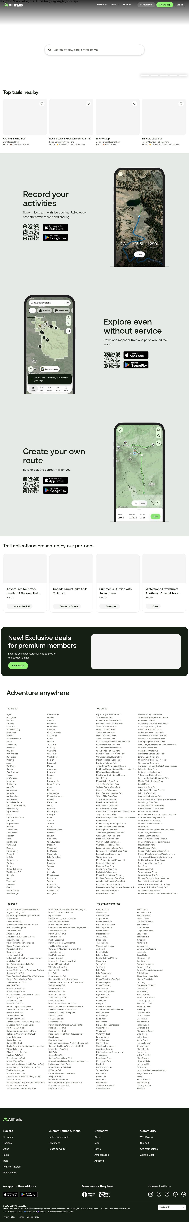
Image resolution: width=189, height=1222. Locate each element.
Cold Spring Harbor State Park (151, 742)
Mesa (8, 839)
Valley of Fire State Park (106, 796)
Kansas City (52, 884)
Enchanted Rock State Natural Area (111, 851)
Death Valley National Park (149, 833)
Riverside (10, 884)
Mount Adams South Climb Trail (62, 1003)
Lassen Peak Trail (55, 988)
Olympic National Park (106, 735)
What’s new (146, 1137)
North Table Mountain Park (150, 863)
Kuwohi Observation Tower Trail (62, 1010)
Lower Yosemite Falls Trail (59, 1067)
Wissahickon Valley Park (149, 875)
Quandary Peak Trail (15, 973)
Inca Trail (52, 973)
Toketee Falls (102, 1070)
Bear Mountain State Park (107, 805)
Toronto (50, 824)
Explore (8, 1131)
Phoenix (10, 760)
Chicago (51, 814)
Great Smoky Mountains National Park (113, 742)
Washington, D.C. (13, 872)
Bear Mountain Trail (14, 1013)
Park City (51, 748)
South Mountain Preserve (149, 820)
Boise (49, 778)
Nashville (10, 875)
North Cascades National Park (109, 793)
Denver (9, 866)
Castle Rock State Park (148, 751)
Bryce (8, 714)
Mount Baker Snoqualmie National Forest (156, 830)
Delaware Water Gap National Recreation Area (116, 887)
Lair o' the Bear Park (146, 793)
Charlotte (51, 729)
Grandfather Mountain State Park (110, 881)
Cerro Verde (142, 1040)
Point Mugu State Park (148, 802)
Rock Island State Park (148, 811)
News (97, 1149)
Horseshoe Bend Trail (15, 1073)
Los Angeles (11, 778)
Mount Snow (101, 1055)
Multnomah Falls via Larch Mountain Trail (24, 958)
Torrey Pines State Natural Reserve (111, 766)
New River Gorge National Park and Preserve (115, 817)
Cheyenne (51, 751)
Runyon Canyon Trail (15, 997)
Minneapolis (52, 890)
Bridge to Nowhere (145, 964)
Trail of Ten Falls (13, 931)
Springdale (11, 717)
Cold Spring (11, 842)
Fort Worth (52, 851)
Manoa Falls (142, 909)
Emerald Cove (102, 1037)
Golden (50, 717)
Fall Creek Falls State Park (107, 890)
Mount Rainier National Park (108, 142)
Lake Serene (101, 1022)
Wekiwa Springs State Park (150, 714)
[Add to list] (42, 103)
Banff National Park (146, 720)
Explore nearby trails (94, 61)
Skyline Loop (12, 918)
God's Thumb (143, 928)
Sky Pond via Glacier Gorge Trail (20, 943)
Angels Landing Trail (15, 912)
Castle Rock (52, 757)
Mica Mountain (102, 1040)
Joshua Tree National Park (107, 784)
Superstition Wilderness (106, 790)
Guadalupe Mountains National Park (154, 884)
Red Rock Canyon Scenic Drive (62, 918)
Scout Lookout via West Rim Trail (20, 937)
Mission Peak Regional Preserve (152, 760)
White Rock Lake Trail (57, 967)
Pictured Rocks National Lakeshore (153, 878)
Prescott (10, 854)
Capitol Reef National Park (108, 845)
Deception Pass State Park (150, 729)
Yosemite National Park (106, 726)
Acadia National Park (105, 739)
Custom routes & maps (64, 1131)
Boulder (9, 751)
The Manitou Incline (15, 1070)
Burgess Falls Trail (56, 1088)
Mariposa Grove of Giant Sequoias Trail (65, 1034)
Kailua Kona (11, 830)
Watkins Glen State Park (148, 836)
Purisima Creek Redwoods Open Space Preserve (159, 814)
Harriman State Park (105, 866)
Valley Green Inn (144, 1055)
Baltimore (51, 878)
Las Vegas (10, 781)
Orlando (50, 742)
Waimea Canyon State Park (108, 787)
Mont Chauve (143, 1058)
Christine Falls (102, 1028)
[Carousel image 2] (154, 75)
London (50, 836)
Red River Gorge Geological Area (111, 824)
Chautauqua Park (145, 869)
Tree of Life (101, 964)
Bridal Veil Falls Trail (57, 1028)
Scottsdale (11, 745)
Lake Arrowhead (54, 857)
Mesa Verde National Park (107, 839)
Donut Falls (101, 1073)
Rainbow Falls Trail (14, 1055)
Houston (10, 827)
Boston (50, 775)
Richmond (51, 790)
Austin (9, 763)
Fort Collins (52, 726)
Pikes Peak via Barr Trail (16, 1052)
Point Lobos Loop (14, 1079)
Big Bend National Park (106, 763)
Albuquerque (53, 793)
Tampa (50, 881)
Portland (10, 863)
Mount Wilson (102, 931)
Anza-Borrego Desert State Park (110, 833)
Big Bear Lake (12, 811)
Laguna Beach (12, 824)
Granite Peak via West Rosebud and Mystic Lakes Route (72, 1061)
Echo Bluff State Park (147, 769)
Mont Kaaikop (143, 1082)
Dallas (9, 814)
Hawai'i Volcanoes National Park (110, 754)
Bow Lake (141, 1067)
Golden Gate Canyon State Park (152, 735)
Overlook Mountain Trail (59, 970)
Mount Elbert (142, 925)
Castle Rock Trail (13, 1040)
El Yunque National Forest (107, 772)
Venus (139, 1076)
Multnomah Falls (103, 1061)
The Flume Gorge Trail (58, 946)
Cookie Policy (33, 1217)
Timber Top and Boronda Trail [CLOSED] (24, 1022)
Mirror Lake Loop (13, 1037)
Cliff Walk (52, 1052)
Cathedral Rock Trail (15, 940)
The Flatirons (102, 943)
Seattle (9, 848)
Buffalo (50, 799)
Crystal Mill (101, 1031)
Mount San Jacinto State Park (151, 805)
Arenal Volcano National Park (151, 808)
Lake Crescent (102, 909)
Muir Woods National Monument (110, 860)
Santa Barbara (53, 784)
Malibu (50, 766)
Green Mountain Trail (15, 1058)
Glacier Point (142, 1046)
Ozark (9, 887)
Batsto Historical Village (106, 958)
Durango (51, 863)
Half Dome (101, 1076)
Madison (51, 845)
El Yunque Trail (54, 1070)
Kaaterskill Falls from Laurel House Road (66, 982)
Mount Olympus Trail (15, 991)
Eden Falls (141, 952)
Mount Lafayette (103, 982)
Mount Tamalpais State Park (108, 760)
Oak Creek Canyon (104, 1049)
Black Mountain (54, 733)
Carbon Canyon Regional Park (151, 817)
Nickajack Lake (143, 1061)
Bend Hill (141, 1088)
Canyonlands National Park (108, 842)
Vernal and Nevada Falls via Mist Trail (22, 925)
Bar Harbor (11, 757)
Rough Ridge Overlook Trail (18, 1007)
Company (101, 1131)
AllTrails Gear (147, 1154)
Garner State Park (104, 857)
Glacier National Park (105, 729)
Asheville (10, 793)
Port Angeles (12, 754)
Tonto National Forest (147, 872)
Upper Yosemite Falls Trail (17, 946)
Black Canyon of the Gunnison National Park (157, 745)
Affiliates (99, 1160)
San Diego (11, 766)
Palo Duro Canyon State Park (109, 884)
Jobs (96, 1143)
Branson (50, 833)
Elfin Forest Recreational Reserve (152, 839)
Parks (6, 1154)
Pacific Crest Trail (56, 940)
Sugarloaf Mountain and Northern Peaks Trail (68, 1043)
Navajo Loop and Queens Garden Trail (23, 909)
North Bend (11, 733)
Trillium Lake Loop (14, 1049)
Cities (6, 1149)
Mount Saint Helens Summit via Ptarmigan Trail (68, 909)
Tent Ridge (142, 1010)
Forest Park (143, 827)
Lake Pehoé (142, 988)
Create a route (94, 67)
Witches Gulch (102, 912)
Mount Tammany (103, 985)
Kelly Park (142, 866)
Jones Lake (142, 940)
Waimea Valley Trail (56, 985)
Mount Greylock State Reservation (153, 723)
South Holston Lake (145, 997)
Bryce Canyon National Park (61, 142)
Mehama (10, 735)
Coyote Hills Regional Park (150, 796)
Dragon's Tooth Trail (15, 1019)
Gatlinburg (11, 784)
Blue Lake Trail (12, 985)
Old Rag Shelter (144, 1085)
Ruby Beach (53, 1037)
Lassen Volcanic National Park (109, 848)
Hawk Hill (100, 1064)
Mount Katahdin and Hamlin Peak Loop (65, 1007)
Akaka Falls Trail (55, 1016)
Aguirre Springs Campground (150, 970)
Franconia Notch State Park (150, 881)
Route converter (57, 1149)
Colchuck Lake (102, 916)
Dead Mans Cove (103, 1058)
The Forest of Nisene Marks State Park (155, 857)
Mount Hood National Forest (108, 875)
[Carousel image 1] (145, 75)
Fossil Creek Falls (56, 1000)
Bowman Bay (143, 991)
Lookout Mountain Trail (58, 964)
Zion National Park (11, 142)
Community (148, 1131)
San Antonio (11, 790)
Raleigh (50, 760)
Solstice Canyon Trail (15, 1028)
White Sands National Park (108, 836)
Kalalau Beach (143, 1025)
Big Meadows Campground (108, 1025)
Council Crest (102, 1043)
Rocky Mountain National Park (155, 142)
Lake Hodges (102, 955)
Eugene (50, 860)
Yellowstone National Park (149, 775)
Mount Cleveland (144, 1003)
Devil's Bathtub (143, 1013)
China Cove (101, 961)
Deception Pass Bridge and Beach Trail (65, 1082)
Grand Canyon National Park (108, 748)
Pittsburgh (51, 763)
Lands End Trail (13, 961)
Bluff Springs (101, 1016)
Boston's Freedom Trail (58, 922)
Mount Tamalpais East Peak (108, 979)
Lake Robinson (102, 1013)
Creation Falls (143, 961)
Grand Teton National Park (108, 751)
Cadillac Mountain (104, 1067)
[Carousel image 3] (163, 75)
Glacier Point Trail (56, 1055)
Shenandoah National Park (108, 745)
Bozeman (51, 723)
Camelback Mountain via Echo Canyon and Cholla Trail (72, 928)
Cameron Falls (143, 946)
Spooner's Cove (144, 967)
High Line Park (54, 916)
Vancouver (11, 881)
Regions (7, 1143)
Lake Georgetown (104, 973)
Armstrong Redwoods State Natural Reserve (157, 766)
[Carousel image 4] (173, 75)
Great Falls (101, 1079)
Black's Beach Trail (56, 955)
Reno (49, 817)
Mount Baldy (12, 851)
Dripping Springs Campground (109, 1052)
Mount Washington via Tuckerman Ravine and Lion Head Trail (33, 970)
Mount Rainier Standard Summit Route (65, 1025)
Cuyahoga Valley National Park (109, 757)
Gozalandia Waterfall (146, 985)
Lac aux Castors (144, 1043)
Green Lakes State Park (148, 763)
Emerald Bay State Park (148, 757)
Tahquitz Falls (143, 937)
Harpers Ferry (12, 860)
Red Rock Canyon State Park (151, 733)
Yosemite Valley (13, 729)
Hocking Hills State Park (107, 830)
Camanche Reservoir (105, 946)
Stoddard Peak (143, 1007)
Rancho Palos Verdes (15, 805)
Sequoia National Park (106, 814)
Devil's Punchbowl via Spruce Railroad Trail (25, 1046)
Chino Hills (52, 854)
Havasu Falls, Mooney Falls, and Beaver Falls (25, 1082)
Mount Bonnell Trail (56, 994)
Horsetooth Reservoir (105, 925)
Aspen (50, 787)
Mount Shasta (53, 875)
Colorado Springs (14, 869)
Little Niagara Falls (145, 1000)
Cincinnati (51, 848)
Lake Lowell (101, 976)
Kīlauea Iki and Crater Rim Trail (19, 1010)
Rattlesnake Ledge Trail (16, 928)
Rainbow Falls (143, 994)
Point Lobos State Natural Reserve (111, 775)
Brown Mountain (144, 912)
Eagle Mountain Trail (57, 976)
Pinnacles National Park (106, 808)
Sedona (9, 720)
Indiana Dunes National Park (108, 854)
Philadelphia (52, 811)
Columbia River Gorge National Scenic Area (115, 811)
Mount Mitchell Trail (57, 934)
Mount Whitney (143, 916)
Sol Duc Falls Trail (56, 1019)
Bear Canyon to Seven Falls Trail (20, 964)
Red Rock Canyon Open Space (152, 860)
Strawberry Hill (143, 958)
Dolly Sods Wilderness (106, 872)
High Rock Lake (103, 994)
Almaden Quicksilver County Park (153, 887)
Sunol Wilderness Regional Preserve (154, 842)
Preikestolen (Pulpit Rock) (59, 1064)
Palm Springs (12, 772)
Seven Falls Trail (55, 1022)
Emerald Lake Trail (14, 922)
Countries (8, 1137)
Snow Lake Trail (13, 952)
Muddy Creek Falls (145, 979)
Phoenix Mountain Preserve (150, 824)
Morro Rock (142, 943)
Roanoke (51, 772)
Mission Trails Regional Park (150, 781)
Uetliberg (141, 982)
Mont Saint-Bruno (145, 1031)
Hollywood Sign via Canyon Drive (21, 1031)
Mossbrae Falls (102, 934)
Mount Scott (101, 1000)
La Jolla (9, 857)
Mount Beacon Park (146, 848)
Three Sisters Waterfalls (147, 976)
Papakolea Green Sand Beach (61, 1073)
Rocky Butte (101, 1082)
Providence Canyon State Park (151, 754)
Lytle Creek (142, 1034)
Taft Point (100, 967)
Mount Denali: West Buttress (60, 912)
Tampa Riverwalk (55, 958)
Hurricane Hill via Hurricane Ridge (63, 979)
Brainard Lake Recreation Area (151, 739)
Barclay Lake (142, 1052)
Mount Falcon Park (146, 845)
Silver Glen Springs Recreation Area (154, 717)
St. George (52, 735)
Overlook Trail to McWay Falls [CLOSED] (66, 1046)
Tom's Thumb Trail (14, 955)
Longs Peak (142, 934)
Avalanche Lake (13, 934)
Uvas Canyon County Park (149, 726)
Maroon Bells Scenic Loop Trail (62, 961)
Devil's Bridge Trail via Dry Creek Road (23, 916)
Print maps (54, 1143)
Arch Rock (100, 949)
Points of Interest (12, 1166)
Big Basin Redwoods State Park (110, 878)
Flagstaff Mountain (145, 931)
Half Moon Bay (53, 887)
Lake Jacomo (102, 988)
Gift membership (149, 1149)
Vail (48, 869)
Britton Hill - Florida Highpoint (61, 1013)
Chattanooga (53, 714)
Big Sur (9, 769)
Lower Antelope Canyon (59, 925)
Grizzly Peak (142, 973)
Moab (9, 742)
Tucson (9, 775)
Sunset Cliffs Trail (14, 1043)
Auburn (50, 820)
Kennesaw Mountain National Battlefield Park (158, 893)
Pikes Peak (101, 1019)
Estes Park (11, 726)
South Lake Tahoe (14, 802)
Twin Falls (51, 745)
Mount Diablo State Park (107, 781)
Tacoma (50, 866)
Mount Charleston (55, 796)
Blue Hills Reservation (147, 748)
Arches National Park (105, 733)
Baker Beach (142, 1037)
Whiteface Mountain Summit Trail (21, 1088)
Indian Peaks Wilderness (149, 890)
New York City (12, 890)
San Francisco (12, 796)
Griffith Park (101, 778)
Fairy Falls (100, 970)
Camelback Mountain (105, 1046)
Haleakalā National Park (106, 802)
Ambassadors (101, 1154)
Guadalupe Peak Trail (15, 988)
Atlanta (50, 720)
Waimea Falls (143, 918)
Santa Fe (10, 787)
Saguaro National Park (106, 799)
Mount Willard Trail (14, 1003)
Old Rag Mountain (145, 922)
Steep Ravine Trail (14, 1000)
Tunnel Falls (142, 955)
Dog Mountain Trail (14, 967)
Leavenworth (52, 781)
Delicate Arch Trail (14, 949)
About (97, 1137)
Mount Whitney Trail (15, 1061)
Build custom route (59, 1137)
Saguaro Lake (102, 918)
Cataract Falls (143, 1028)
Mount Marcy (143, 1022)
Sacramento (11, 833)
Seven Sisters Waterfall (147, 949)
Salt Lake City (12, 808)
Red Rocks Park (103, 820)
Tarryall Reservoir (144, 1073)
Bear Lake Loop (55, 1040)
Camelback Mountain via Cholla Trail (64, 949)
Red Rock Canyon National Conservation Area (116, 769)
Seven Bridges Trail (14, 1016)
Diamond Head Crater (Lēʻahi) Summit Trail (25, 1064)
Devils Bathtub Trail (56, 991)
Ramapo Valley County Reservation (153, 851)
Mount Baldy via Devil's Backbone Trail (23, 1067)
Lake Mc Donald (13, 739)
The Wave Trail (54, 937)
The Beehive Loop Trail (16, 982)
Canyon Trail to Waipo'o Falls (19, 979)
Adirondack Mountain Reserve (151, 790)
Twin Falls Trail (54, 952)
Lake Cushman (143, 1016)
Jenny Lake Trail (55, 1076)
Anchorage (52, 769)
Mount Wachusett (104, 922)
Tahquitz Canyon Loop (58, 997)
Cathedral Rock (103, 1088)
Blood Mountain (144, 1079)
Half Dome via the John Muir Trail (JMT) (23, 994)
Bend (8, 878)
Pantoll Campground (105, 991)
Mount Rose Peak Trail (58, 1049)
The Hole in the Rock (105, 1085)
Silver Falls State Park (105, 863)
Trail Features (10, 1172)
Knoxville (51, 808)
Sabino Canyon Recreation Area (110, 827)
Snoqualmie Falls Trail (58, 931)
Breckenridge (12, 893)
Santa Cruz (11, 845)
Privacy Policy (9, 1217)
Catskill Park (143, 784)
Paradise (10, 723)
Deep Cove (142, 1019)
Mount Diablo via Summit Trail (61, 943)
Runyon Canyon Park (105, 893)
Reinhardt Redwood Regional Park (153, 778)
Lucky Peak (101, 1003)
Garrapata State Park (147, 787)
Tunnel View (101, 937)
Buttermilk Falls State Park (149, 772)
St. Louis (51, 872)
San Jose (10, 820)
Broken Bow (11, 799)
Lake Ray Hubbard (104, 928)
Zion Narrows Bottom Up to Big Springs (23, 1076)
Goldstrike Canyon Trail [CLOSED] (21, 1034)
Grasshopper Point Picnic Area (109, 1010)
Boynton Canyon (103, 1007)
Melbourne (52, 802)
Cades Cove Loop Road (16, 1085)
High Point (52, 839)
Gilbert (50, 805)
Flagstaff (10, 836)
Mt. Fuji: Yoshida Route (58, 1079)
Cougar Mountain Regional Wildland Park (156, 854)
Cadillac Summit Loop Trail (60, 1058)
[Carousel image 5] (182, 75)
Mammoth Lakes (54, 830)
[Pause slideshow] (137, 75)
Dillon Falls (101, 940)
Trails (5, 1160)
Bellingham (52, 893)
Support (144, 1143)
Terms (21, 1217)
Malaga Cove (102, 997)
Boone (50, 739)
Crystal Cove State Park (106, 869)
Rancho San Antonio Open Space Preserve (157, 799)
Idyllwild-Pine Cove (15, 817)
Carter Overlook (103, 1034)
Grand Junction (54, 842)
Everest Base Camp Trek (59, 1085)
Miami (50, 827)
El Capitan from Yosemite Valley (20, 1025)
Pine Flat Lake (102, 952)
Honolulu (10, 748)
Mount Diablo (143, 1049)
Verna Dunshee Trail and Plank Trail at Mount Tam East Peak (32, 976)
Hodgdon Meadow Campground (151, 1070)
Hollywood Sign (144, 1064)
